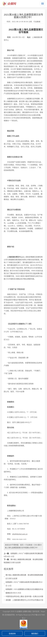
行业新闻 (37, 22)
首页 (22, 545)
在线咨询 (12, 633)
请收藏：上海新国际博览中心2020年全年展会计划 (24, 600)
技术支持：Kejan (38, 611)
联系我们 (34, 633)
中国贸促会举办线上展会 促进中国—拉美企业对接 (24, 596)
